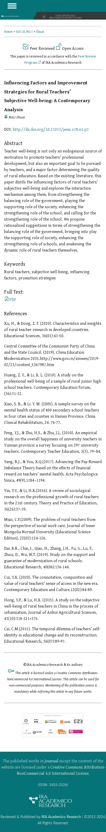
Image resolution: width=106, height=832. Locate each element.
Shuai (40, 31)
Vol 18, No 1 (24, 31)
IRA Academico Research (61, 817)
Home (8, 31)
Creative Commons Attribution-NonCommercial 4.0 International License (61, 770)
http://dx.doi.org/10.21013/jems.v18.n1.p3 (51, 129)
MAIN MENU (12, 6)
